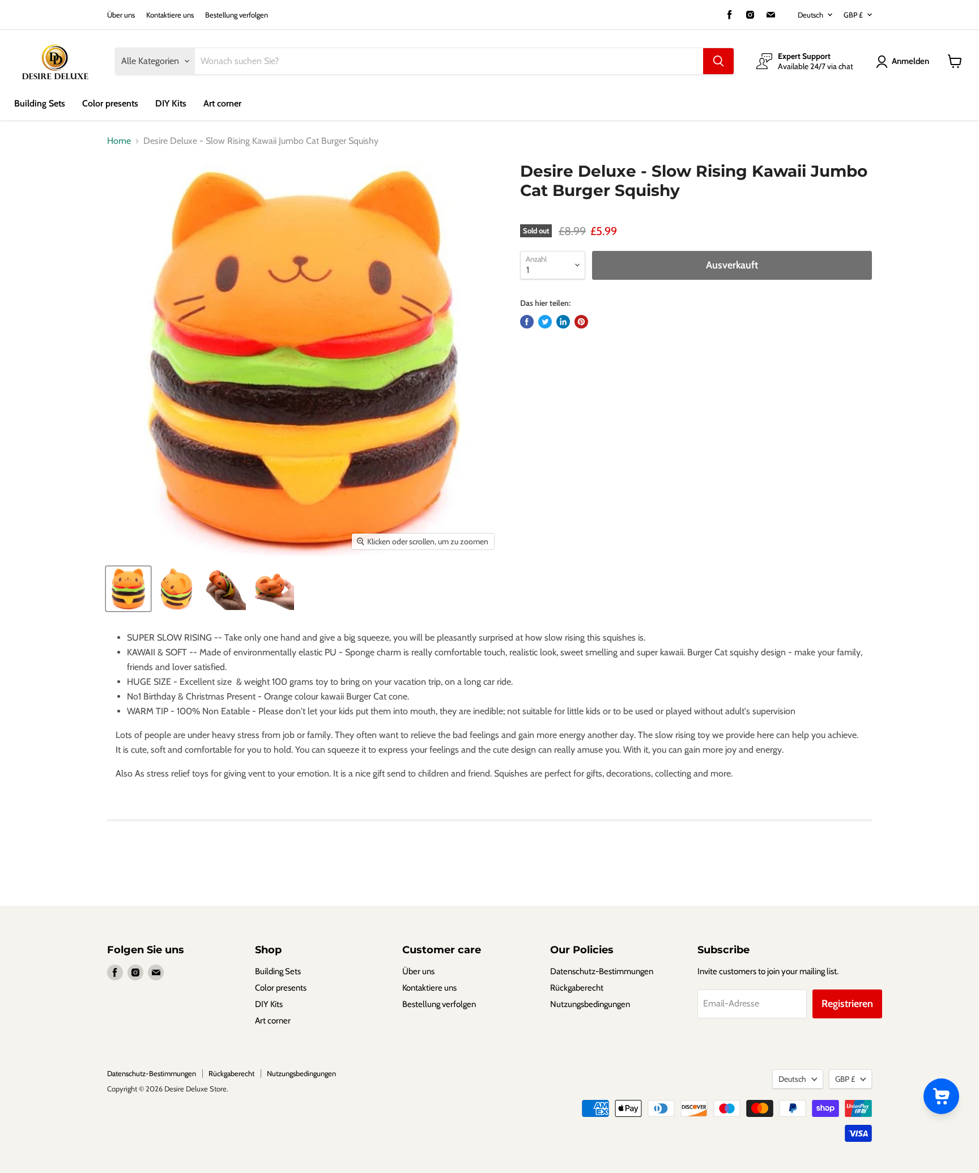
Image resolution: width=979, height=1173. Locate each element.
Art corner (222, 103)
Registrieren (847, 1003)
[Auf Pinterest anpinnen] (581, 322)
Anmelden (910, 61)
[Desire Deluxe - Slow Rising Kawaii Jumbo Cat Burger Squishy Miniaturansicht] (128, 588)
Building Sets (39, 103)
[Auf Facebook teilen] (527, 322)
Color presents (110, 103)
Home (119, 141)
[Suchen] (718, 61)
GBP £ (853, 14)
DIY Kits (170, 103)
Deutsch (810, 14)
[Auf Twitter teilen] (545, 322)
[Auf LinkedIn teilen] (563, 322)
